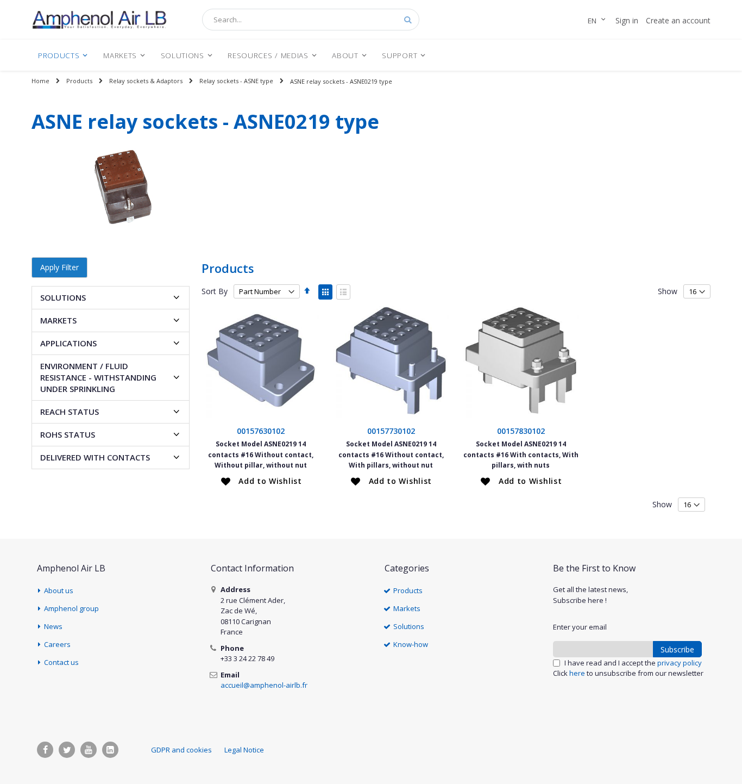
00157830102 (521, 431)
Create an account (678, 20)
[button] (261, 481)
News (53, 626)
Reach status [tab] (69, 411)
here (577, 673)
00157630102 (261, 431)
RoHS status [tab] (67, 434)
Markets (406, 608)
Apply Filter (59, 267)
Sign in (626, 20)
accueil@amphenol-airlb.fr (264, 685)
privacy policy (679, 663)
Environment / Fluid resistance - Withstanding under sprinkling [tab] (98, 377)
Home (40, 81)
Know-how (410, 644)
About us (58, 590)
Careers (57, 644)
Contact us (61, 662)
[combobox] (310, 19)
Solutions (408, 626)
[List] (343, 292)
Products (79, 81)
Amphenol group (71, 608)
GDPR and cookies (181, 750)
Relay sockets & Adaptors (146, 81)
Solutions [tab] (63, 297)
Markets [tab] (58, 320)
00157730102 (391, 431)
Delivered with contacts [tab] (95, 457)
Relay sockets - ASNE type (236, 81)
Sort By (215, 291)
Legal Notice (244, 750)
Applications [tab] (68, 343)
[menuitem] (63, 55)
